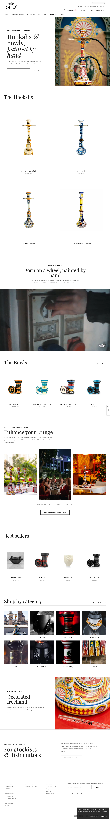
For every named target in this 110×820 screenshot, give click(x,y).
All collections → (99, 602)
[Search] (98, 3)
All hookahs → (100, 98)
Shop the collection (19, 71)
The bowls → (37, 70)
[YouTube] (82, 793)
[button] (108, 406)
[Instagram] (72, 793)
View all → (102, 537)
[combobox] (97, 3)
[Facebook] (68, 793)
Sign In (91, 10)
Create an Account (100, 10)
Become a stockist (71, 757)
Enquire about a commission (55, 512)
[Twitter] (86, 793)
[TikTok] (77, 793)
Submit (97, 787)
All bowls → (101, 363)
